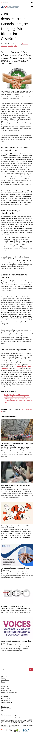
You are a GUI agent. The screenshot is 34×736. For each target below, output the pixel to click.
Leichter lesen (5, 700)
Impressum (4, 686)
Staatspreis (4, 696)
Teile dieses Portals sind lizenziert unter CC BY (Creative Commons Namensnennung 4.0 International (16, 726)
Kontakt (3, 678)
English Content (6, 698)
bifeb (2, 711)
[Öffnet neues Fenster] (5, 3)
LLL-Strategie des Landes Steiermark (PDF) (16, 399)
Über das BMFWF (6, 709)
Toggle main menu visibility (32, 6)
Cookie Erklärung (6, 690)
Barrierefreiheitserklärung (9, 692)
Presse (3, 682)
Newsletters (4, 676)
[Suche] (32, 3)
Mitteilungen (5, 707)
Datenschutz (5, 688)
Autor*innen (5, 680)
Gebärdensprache (6, 702)
